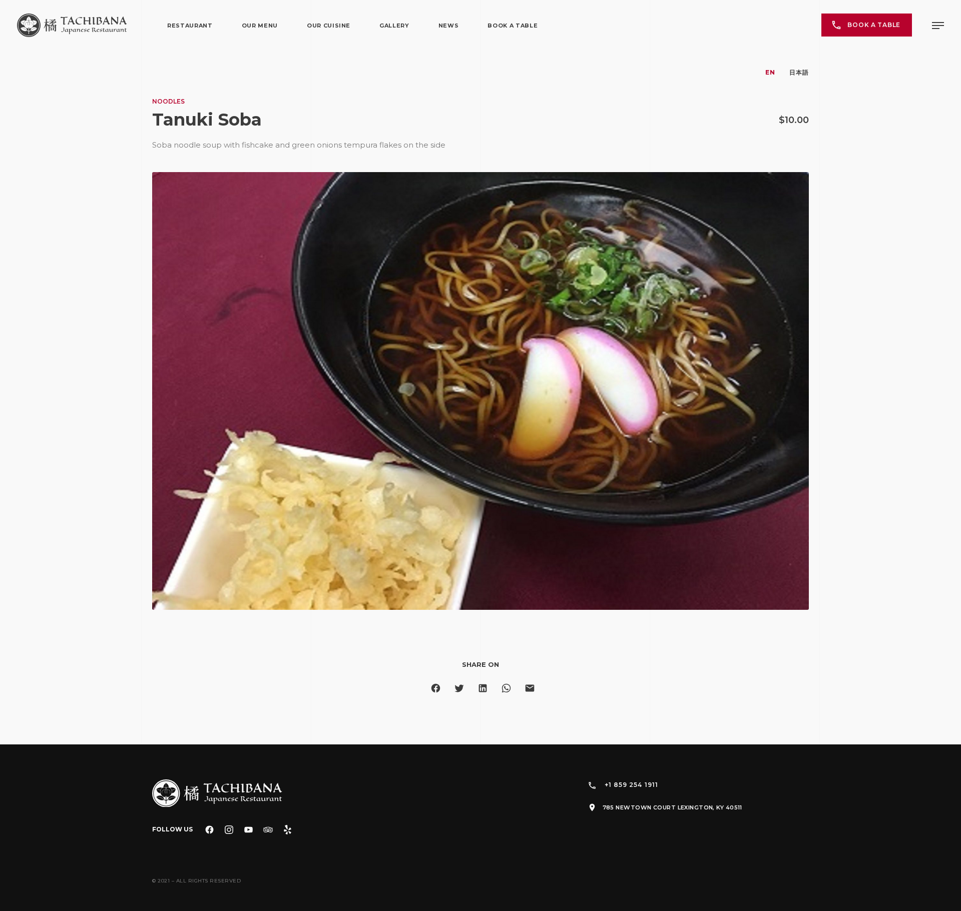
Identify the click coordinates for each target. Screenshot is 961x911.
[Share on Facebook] (435, 688)
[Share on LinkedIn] (483, 688)
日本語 (799, 72)
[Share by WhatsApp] (506, 688)
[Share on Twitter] (459, 688)
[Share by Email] (530, 688)
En (770, 72)
